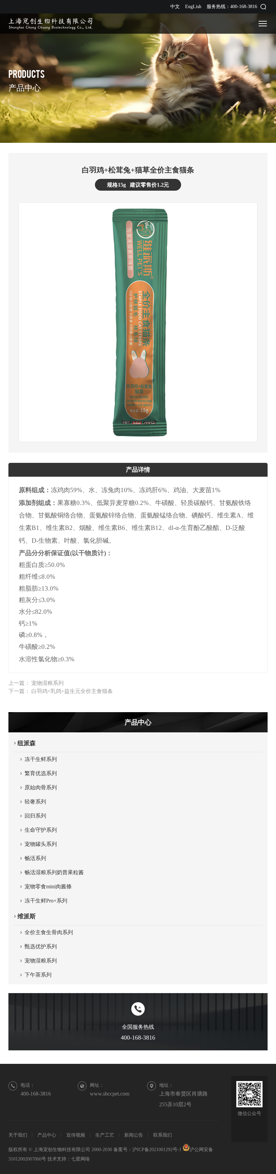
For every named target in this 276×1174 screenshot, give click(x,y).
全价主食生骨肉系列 (49, 932)
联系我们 (162, 1135)
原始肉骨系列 (41, 787)
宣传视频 (75, 1135)
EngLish (193, 6)
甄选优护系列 (41, 946)
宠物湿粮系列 (47, 683)
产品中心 (46, 1135)
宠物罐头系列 (41, 844)
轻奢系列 (35, 801)
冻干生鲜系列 (41, 759)
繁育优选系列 (41, 773)
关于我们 (17, 1135)
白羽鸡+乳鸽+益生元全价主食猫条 (72, 691)
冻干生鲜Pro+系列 (46, 900)
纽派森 (27, 743)
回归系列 (35, 816)
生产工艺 (104, 1135)
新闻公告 (133, 1135)
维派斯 (27, 916)
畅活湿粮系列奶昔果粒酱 (54, 872)
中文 (175, 6)
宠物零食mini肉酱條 (48, 886)
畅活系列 (35, 858)
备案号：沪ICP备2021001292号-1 (148, 1149)
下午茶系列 (38, 975)
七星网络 (80, 1159)
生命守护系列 (41, 830)
